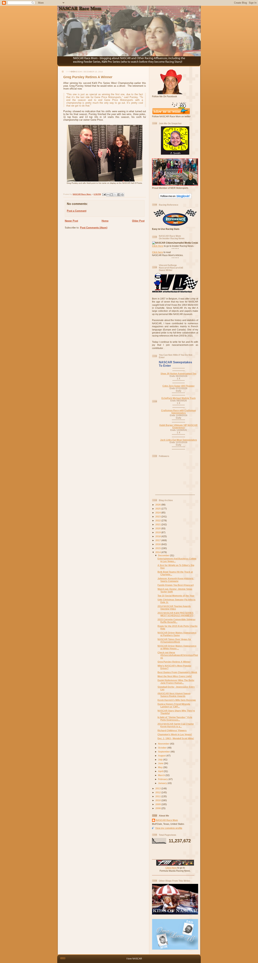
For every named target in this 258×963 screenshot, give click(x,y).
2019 (158, 532)
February (163, 779)
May (160, 767)
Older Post (138, 220)
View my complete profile (168, 828)
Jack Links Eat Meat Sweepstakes (178, 440)
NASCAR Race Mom (167, 820)
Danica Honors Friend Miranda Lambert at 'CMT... (174, 705)
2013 (158, 788)
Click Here (157, 246)
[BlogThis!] (112, 195)
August (162, 755)
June (161, 763)
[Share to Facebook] (119, 195)
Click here (157, 252)
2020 (158, 528)
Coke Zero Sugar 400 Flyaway (178, 386)
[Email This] (108, 195)
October (162, 747)
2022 (158, 520)
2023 (158, 516)
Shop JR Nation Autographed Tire (178, 373)
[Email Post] (103, 194)
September (164, 751)
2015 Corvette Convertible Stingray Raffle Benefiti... (176, 620)
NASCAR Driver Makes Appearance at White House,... (177, 647)
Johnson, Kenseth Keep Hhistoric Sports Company (176, 579)
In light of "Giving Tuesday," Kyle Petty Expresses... (175, 718)
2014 (158, 552)
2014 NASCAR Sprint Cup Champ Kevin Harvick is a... (176, 725)
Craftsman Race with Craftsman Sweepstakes (178, 411)
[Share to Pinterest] (122, 195)
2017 (158, 540)
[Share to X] (115, 195)
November (164, 743)
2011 (158, 796)
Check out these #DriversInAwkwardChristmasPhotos (178, 655)
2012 (158, 792)
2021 (158, 524)
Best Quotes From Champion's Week (177, 672)
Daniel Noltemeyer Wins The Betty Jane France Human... (176, 681)
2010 (158, 800)
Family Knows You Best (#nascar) (176, 585)
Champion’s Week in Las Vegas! (175, 734)
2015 (158, 548)
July (160, 759)
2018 (158, 536)
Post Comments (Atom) (93, 227)
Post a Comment (76, 210)
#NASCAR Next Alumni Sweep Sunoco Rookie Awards (174, 694)
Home (105, 220)
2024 (158, 512)
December (164, 555)
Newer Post (71, 220)
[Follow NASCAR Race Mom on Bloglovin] (175, 198)
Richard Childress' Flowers (172, 730)
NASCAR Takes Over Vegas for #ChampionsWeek (174, 640)
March (161, 775)
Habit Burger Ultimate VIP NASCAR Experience (178, 426)
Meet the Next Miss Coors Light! (175, 676)
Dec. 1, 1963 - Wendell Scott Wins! (176, 738)
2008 (158, 808)
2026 (158, 504)
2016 (158, 544)
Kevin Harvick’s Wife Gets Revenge (177, 700)
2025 (158, 508)
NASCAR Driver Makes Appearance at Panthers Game (177, 634)
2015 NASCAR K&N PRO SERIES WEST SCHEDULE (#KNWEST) (175, 614)
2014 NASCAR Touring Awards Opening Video (174, 607)
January (163, 783)
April (161, 771)
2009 (158, 804)
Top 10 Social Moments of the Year (176, 595)
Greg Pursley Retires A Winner (174, 662)
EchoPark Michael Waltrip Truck (178, 398)
